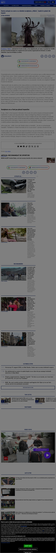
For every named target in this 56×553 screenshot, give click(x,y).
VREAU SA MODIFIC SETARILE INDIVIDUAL (28, 549)
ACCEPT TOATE (28, 545)
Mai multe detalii (24, 526)
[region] (28, 536)
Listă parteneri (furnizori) (5, 542)
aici (43, 530)
